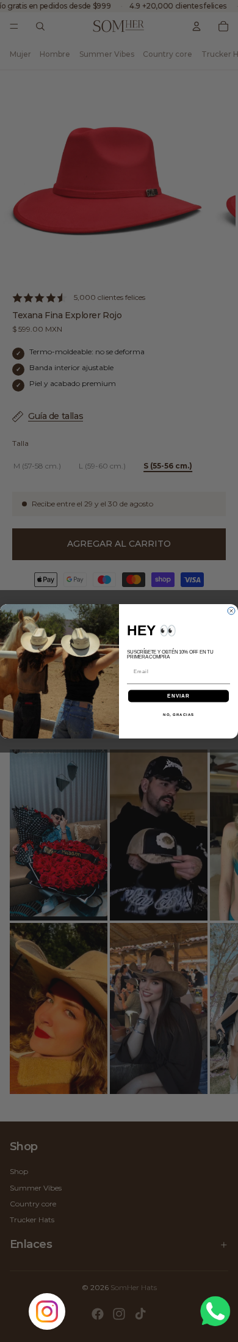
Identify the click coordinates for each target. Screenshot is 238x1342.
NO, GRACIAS (178, 714)
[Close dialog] (231, 610)
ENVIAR (178, 695)
